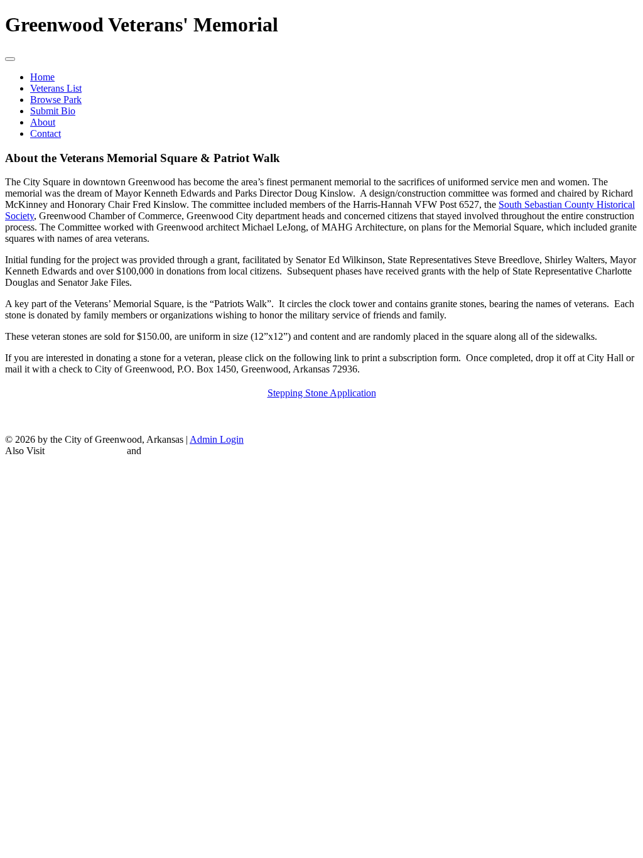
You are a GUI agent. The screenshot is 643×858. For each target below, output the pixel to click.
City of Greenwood (85, 450)
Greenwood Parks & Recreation (207, 450)
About (42, 122)
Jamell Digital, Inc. (370, 466)
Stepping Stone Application (321, 393)
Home (42, 77)
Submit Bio (52, 111)
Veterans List (56, 88)
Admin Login (217, 439)
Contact (45, 133)
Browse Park (56, 99)
